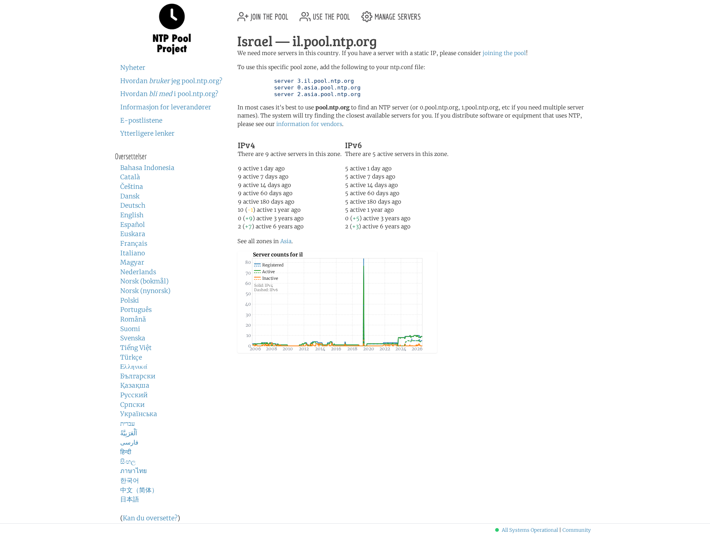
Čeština (131, 187)
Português (136, 310)
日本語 (129, 499)
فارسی (129, 442)
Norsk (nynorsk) (145, 291)
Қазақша (134, 385)
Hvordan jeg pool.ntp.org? (171, 81)
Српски (132, 405)
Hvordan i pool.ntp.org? (169, 94)
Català (130, 177)
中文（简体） (139, 490)
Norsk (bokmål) (144, 281)
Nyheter (132, 68)
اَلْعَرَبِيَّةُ (128, 433)
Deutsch (132, 205)
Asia (285, 241)
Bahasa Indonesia (147, 168)
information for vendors (309, 123)
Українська (138, 414)
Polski (129, 300)
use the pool (330, 13)
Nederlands (138, 272)
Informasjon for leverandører (165, 107)
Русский (134, 395)
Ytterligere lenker (147, 133)
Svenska (132, 338)
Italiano (132, 253)
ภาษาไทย (133, 471)
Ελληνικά (134, 367)
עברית (127, 423)
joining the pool (504, 53)
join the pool (268, 13)
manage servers (396, 13)
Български (137, 376)
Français (133, 243)
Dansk (129, 196)
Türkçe (131, 357)
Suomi (130, 329)
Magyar (132, 262)
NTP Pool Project (172, 29)
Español (132, 225)
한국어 (129, 480)
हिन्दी (125, 452)
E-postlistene (141, 120)
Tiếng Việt (136, 348)
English (131, 215)
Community (576, 530)
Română (133, 319)
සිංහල (128, 462)
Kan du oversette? (150, 518)
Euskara (132, 234)
